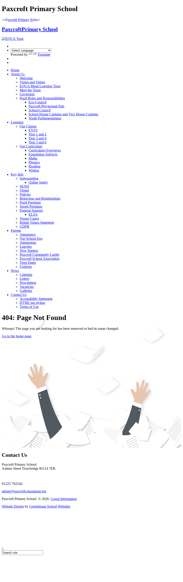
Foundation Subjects (43, 154)
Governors (27, 94)
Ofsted (24, 190)
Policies (25, 194)
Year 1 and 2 (37, 134)
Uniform (26, 266)
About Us (18, 74)
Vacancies (27, 287)
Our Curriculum (31, 146)
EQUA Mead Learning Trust (40, 86)
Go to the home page (16, 336)
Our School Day (31, 238)
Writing (34, 170)
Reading (34, 166)
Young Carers (29, 218)
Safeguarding (29, 178)
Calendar (26, 275)
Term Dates (28, 262)
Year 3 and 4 (37, 138)
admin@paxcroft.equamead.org (24, 491)
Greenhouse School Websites (49, 506)
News (15, 271)
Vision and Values (32, 82)
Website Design (13, 506)
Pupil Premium (30, 202)
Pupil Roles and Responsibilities (42, 98)
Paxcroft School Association (39, 258)
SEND (24, 186)
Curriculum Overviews (45, 150)
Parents (16, 230)
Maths (33, 158)
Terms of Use (29, 307)
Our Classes (28, 126)
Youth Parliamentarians (45, 118)
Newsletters (28, 283)
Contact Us (19, 295)
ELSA (33, 214)
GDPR (24, 226)
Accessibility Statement (36, 299)
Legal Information (64, 499)
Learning (17, 122)
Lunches (26, 246)
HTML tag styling (32, 303)
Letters (24, 279)
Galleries (26, 291)
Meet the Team (30, 90)
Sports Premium (31, 206)
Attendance (28, 234)
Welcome (26, 78)
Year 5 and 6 (37, 142)
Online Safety (38, 182)
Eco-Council (37, 102)
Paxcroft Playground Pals (46, 106)
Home (15, 70)
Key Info (17, 174)
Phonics (34, 162)
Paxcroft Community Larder (39, 254)
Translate (43, 54)
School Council (39, 110)
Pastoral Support (31, 210)
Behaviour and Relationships (40, 198)
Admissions (28, 242)
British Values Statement (37, 222)
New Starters (29, 250)
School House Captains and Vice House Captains (63, 114)
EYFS (33, 130)
